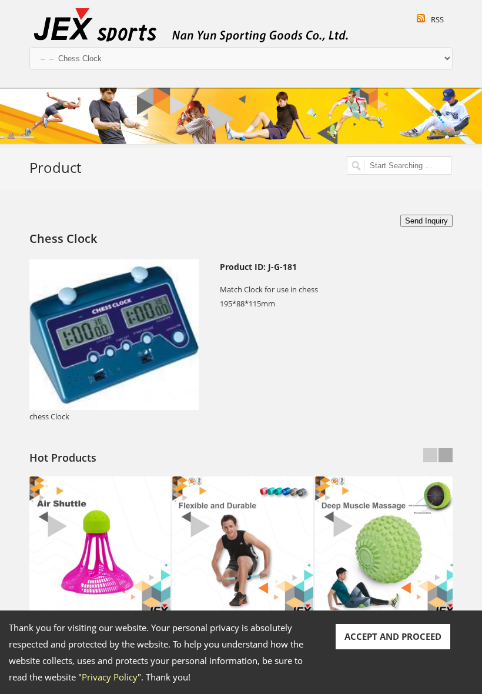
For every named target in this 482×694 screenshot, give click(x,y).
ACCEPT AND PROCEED (392, 636)
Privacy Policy (110, 677)
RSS (437, 19)
